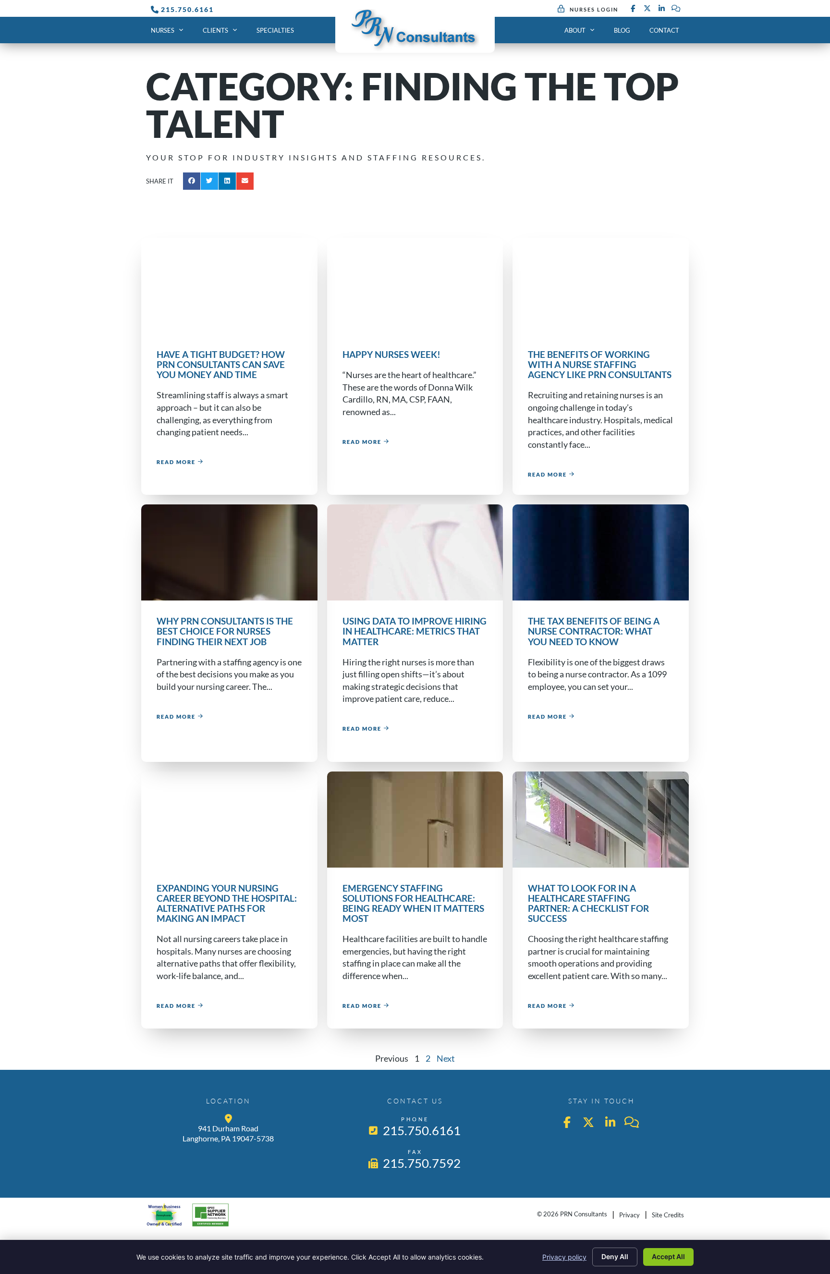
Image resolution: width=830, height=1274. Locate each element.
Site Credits (668, 1215)
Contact (664, 30)
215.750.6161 (187, 9)
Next (446, 1059)
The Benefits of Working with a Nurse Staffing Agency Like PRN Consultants (599, 364)
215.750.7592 (422, 1163)
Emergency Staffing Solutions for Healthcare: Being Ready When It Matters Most (413, 903)
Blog (622, 30)
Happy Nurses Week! (391, 354)
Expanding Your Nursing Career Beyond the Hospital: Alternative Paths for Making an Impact (227, 903)
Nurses (162, 30)
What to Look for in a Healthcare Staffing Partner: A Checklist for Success (588, 903)
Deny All (614, 1256)
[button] (191, 181)
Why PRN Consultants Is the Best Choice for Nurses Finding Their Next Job (225, 631)
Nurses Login (594, 9)
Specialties (275, 30)
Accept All (668, 1256)
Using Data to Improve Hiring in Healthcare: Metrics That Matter (414, 631)
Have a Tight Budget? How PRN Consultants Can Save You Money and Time (221, 364)
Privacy (629, 1215)
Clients (215, 30)
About (575, 30)
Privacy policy (564, 1257)
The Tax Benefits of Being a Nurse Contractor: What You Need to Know (593, 631)
